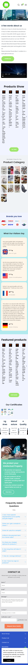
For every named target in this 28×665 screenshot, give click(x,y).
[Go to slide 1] (11, 19)
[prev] (1, 117)
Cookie (10, 650)
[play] (14, 70)
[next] (26, 117)
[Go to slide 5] (16, 19)
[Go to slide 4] (15, 19)
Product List (5, 638)
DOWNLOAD (8, 59)
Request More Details (14, 626)
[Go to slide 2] (12, 19)
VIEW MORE (14, 395)
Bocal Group (6, 634)
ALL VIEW (14, 149)
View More (9, 492)
